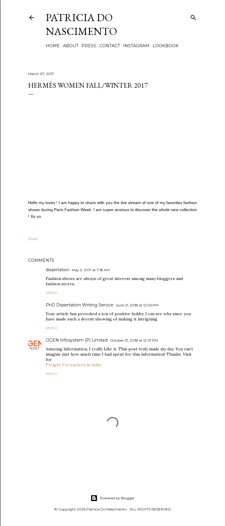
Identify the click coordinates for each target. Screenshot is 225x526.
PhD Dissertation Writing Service (79, 305)
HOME (53, 45)
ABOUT (70, 45)
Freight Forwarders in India (73, 364)
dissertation (57, 269)
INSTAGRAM (136, 45)
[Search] (193, 16)
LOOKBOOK (165, 45)
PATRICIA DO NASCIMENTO (81, 24)
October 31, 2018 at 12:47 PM (134, 340)
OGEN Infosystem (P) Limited (77, 340)
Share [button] (33, 239)
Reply (51, 293)
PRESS (88, 45)
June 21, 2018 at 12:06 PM (137, 305)
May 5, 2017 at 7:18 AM (91, 270)
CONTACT (109, 45)
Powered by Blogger (117, 498)
